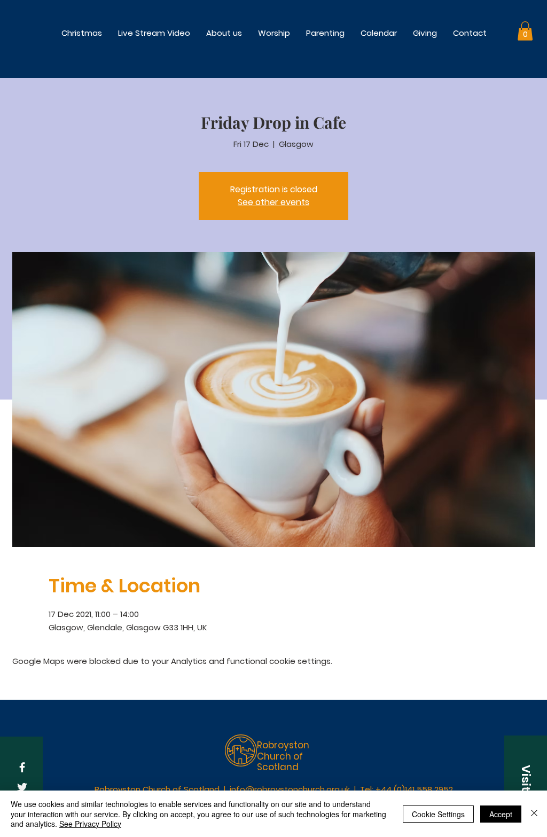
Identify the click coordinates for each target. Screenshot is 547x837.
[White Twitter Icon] (22, 787)
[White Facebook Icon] (22, 767)
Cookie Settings (438, 814)
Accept (500, 814)
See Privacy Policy (90, 823)
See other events (273, 202)
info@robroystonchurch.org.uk (290, 789)
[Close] (534, 813)
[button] (274, 32)
